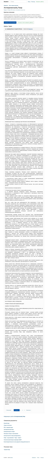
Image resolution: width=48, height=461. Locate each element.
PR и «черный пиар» (8, 427)
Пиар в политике (8, 425)
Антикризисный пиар (9, 429)
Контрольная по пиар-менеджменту (12, 435)
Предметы (6, 5)
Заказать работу (40, 1)
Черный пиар (7, 449)
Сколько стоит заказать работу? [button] (25, 22)
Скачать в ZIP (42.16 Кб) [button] (10, 22)
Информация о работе (14, 416)
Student (11, 457)
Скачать (30, 29)
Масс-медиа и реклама (13, 5)
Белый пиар (6, 423)
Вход (29, 1)
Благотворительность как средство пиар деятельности (17, 441)
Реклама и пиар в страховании (11, 433)
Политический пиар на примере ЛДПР (13, 439)
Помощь (33, 1)
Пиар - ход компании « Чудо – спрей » (12, 437)
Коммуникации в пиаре (9, 431)
